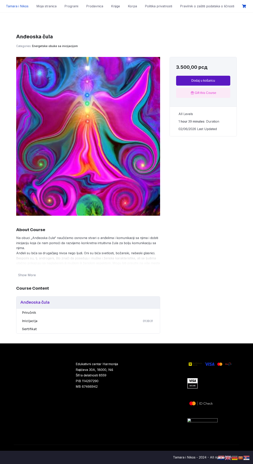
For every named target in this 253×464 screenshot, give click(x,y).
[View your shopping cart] (244, 6)
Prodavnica (94, 6)
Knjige (115, 6)
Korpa (132, 6)
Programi (71, 6)
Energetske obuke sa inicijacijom (55, 46)
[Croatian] (221, 457)
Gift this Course (205, 93)
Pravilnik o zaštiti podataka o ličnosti (207, 6)
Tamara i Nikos (17, 6)
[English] (228, 457)
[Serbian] (246, 457)
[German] (234, 457)
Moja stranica (46, 6)
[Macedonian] (240, 457)
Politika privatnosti (158, 6)
